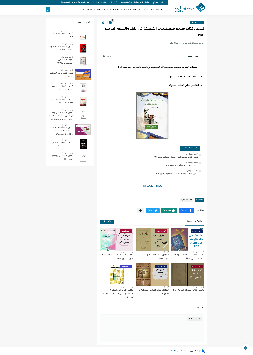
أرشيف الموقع (158, 3)
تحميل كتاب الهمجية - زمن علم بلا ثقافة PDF (62, 101)
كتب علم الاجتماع (146, 10)
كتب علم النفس (128, 10)
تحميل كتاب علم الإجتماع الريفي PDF (62, 157)
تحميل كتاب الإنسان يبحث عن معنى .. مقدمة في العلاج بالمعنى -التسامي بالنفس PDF (61, 116)
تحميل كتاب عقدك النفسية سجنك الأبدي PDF (61, 48)
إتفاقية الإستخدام (100, 3)
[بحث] (48, 9)
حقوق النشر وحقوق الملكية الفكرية (135, 3)
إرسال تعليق (194, 319)
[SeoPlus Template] (203, 351)
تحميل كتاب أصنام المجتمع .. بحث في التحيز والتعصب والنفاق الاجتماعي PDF (61, 131)
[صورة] (83, 34)
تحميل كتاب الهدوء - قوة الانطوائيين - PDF (62, 88)
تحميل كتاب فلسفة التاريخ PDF (188, 290)
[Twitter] (52, 3)
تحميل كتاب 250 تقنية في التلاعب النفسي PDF (62, 144)
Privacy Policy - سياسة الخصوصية (75, 3)
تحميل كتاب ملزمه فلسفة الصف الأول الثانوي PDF (177, 174)
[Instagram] (47, 3)
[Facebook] (57, 3)
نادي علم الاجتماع (172, 351)
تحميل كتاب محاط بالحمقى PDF (62, 35)
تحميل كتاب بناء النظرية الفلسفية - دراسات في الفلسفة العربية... (117, 294)
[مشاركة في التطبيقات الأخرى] (140, 210)
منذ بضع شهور (66, 31)
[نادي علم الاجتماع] (188, 7)
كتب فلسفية (161, 10)
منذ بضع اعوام (191, 154)
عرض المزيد (107, 222)
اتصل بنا (114, 3)
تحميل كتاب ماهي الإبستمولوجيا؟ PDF (65, 61)
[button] (186, 210)
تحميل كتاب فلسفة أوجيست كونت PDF (181, 166)
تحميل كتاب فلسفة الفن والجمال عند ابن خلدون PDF (176, 157)
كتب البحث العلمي (110, 10)
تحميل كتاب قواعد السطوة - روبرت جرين (61, 75)
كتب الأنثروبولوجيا (91, 10)
